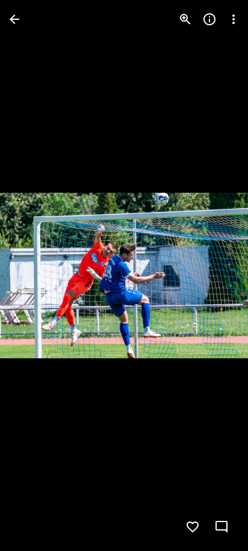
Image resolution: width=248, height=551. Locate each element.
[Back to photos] (14, 19)
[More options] (234, 19)
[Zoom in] (185, 19)
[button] (34, 276)
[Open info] (209, 19)
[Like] (192, 527)
